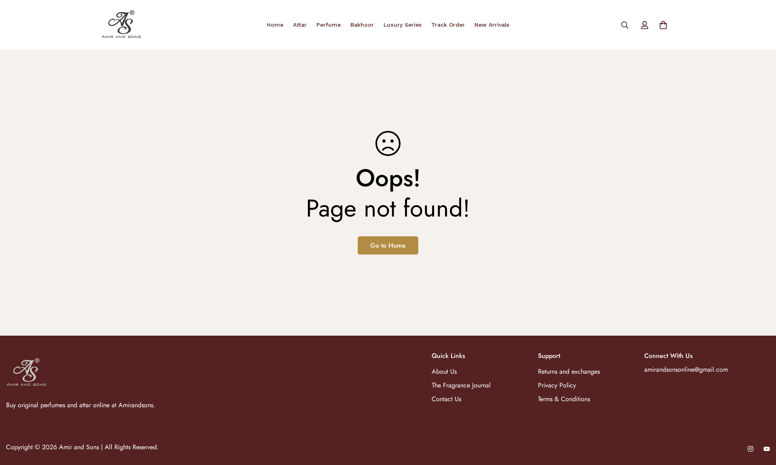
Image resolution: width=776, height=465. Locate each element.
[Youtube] (766, 449)
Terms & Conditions (564, 399)
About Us (444, 371)
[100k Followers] (750, 449)
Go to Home (388, 245)
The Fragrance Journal (461, 385)
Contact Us (446, 399)
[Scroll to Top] (760, 421)
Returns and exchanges (569, 371)
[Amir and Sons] (121, 25)
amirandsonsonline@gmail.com (686, 369)
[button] (663, 25)
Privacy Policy (557, 385)
